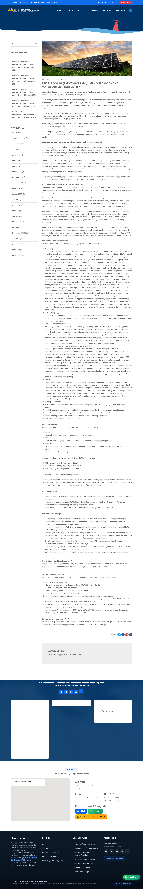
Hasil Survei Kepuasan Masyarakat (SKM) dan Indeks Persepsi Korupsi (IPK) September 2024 (25, 66)
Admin (56, 79)
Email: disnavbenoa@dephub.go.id (45, 3)
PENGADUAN (126, 2)
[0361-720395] (95, 2)
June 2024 (16, 155)
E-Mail (82, 811)
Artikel (65, 79)
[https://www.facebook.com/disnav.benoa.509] (105, 2)
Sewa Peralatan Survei (82, 867)
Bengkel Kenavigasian (50, 852)
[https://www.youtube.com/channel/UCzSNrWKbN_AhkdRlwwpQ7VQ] (112, 2)
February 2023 (17, 227)
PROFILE (69, 10)
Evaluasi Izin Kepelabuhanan (84, 859)
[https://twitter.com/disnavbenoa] (102, 2)
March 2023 (16, 222)
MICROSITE (120, 10)
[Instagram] (71, 692)
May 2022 (16, 250)
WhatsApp (96, 811)
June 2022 (16, 244)
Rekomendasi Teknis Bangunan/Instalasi (81, 853)
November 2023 (18, 188)
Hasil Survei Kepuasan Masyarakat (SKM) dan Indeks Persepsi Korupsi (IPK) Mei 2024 (24, 115)
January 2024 (17, 183)
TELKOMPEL (46, 848)
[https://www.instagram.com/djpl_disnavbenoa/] (108, 2)
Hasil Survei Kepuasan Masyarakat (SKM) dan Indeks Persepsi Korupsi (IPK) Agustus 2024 (24, 80)
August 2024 (17, 144)
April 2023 (16, 216)
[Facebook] (66, 692)
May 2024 (16, 161)
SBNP (44, 844)
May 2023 (16, 211)
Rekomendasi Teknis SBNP (83, 863)
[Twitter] (61, 692)
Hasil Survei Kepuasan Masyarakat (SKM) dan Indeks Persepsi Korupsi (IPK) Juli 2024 (24, 92)
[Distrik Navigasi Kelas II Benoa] (10, 10)
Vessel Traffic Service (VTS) (84, 844)
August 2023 (17, 194)
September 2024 (18, 138)
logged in (61, 655)
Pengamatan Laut (49, 856)
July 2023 (15, 200)
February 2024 (17, 177)
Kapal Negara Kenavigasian (52, 861)
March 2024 (17, 172)
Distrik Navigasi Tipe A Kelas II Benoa (36, 881)
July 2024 (16, 149)
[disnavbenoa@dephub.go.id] (98, 2)
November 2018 (18, 255)
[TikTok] (81, 691)
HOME (59, 10)
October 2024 (17, 133)
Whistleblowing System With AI (92, 817)
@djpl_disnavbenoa (108, 711)
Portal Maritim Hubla (115, 859)
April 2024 (16, 166)
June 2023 (16, 205)
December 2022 (18, 233)
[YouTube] (76, 692)
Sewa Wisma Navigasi (82, 872)
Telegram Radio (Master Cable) (86, 848)
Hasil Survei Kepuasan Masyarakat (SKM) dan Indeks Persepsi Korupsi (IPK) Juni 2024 (24, 103)
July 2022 (15, 239)
